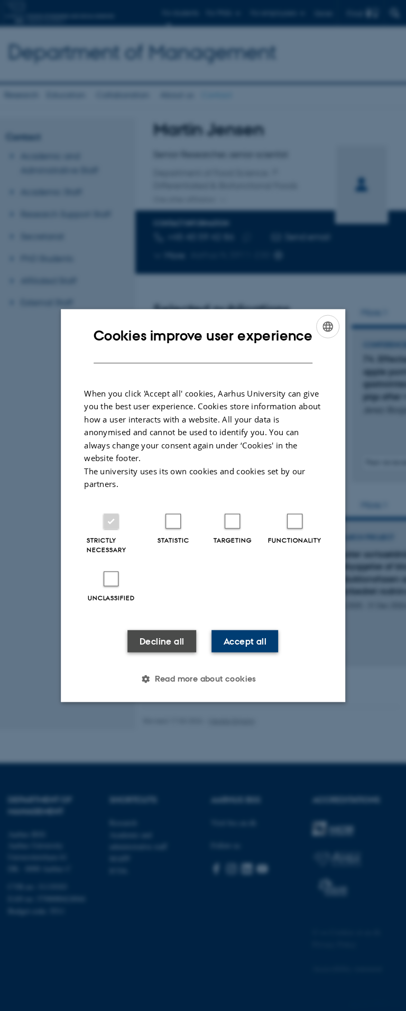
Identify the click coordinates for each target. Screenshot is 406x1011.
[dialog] (203, 505)
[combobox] (327, 326)
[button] (203, 678)
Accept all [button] (245, 641)
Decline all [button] (162, 641)
